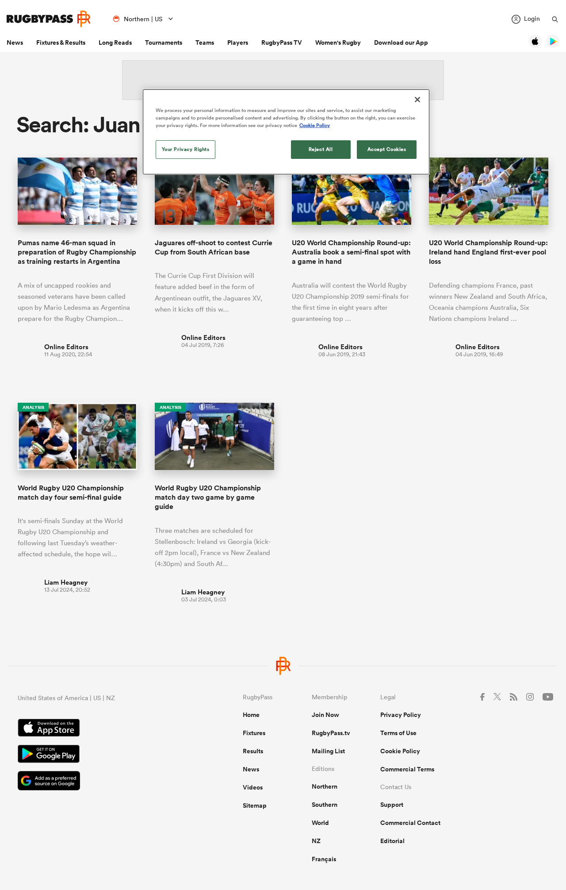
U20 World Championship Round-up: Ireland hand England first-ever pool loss (488, 252)
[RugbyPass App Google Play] (99, 755)
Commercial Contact (410, 822)
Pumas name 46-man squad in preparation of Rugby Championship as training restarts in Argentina (77, 252)
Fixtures (254, 732)
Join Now (325, 714)
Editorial (392, 840)
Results (253, 751)
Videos (253, 787)
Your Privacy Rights (186, 149)
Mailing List (328, 751)
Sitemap (255, 805)
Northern (324, 786)
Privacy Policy (400, 714)
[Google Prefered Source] (99, 782)
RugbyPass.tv (331, 732)
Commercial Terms (407, 769)
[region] (286, 132)
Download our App (401, 42)
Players (237, 42)
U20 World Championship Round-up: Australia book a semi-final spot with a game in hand (351, 252)
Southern (324, 804)
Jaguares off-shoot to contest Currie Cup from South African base (213, 247)
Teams (204, 42)
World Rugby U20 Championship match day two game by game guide (208, 497)
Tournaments (163, 42)
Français (324, 859)
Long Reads (115, 42)
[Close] (417, 99)
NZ (316, 840)
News (15, 42)
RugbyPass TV (281, 42)
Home (251, 714)
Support (391, 804)
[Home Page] (49, 19)
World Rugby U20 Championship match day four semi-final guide (71, 492)
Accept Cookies (386, 149)
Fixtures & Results (60, 42)
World (320, 822)
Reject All (321, 149)
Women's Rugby (338, 42)
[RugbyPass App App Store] (99, 729)
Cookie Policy (400, 751)
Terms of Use (398, 732)
